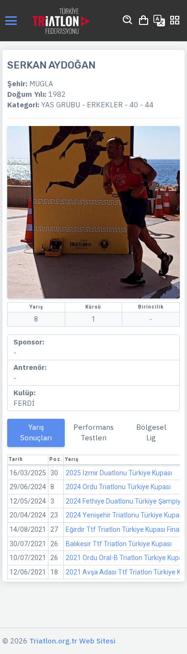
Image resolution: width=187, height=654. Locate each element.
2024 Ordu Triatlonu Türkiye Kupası (118, 487)
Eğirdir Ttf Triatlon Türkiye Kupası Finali (124, 529)
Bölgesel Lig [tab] (151, 432)
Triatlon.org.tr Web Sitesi (72, 640)
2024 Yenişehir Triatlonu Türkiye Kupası (125, 515)
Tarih (16, 459)
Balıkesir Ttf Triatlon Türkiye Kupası (119, 544)
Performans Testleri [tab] (93, 432)
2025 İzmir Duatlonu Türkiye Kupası (119, 473)
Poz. (55, 459)
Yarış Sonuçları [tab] (36, 432)
